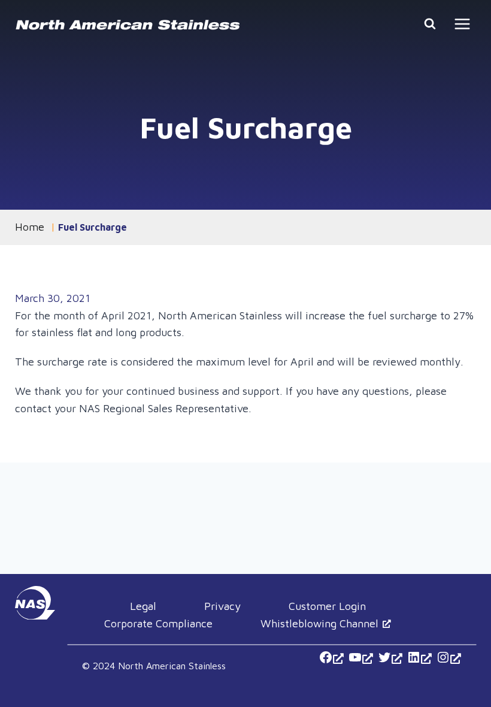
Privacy (222, 606)
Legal (143, 606)
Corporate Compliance (158, 623)
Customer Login (327, 606)
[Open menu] (462, 23)
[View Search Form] (430, 24)
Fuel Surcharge (92, 227)
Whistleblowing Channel (319, 623)
